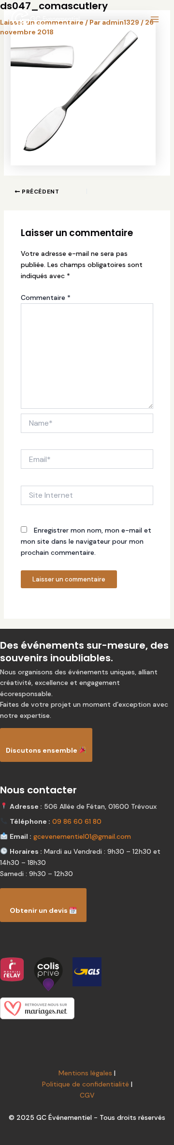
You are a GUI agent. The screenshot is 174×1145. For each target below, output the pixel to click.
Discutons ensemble (42, 750)
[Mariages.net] (87, 1008)
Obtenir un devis (39, 910)
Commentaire (46, 297)
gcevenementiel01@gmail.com (82, 836)
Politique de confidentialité (85, 1084)
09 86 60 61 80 (77, 821)
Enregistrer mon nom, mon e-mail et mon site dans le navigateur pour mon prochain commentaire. (86, 541)
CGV (87, 1095)
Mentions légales (85, 1073)
